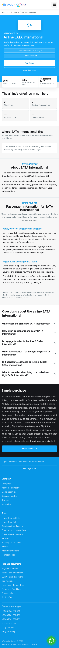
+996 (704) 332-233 (11, 619)
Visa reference (8, 581)
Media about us (9, 492)
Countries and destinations (14, 530)
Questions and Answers (12, 577)
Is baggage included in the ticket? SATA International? (22, 343)
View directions (29, 70)
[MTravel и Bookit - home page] (15, 5)
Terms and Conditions (12, 589)
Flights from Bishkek (10, 518)
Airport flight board (10, 551)
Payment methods (10, 568)
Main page (6, 12)
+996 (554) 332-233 (11, 611)
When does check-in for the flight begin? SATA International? (26, 353)
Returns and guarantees (12, 573)
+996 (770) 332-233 (11, 615)
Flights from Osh (9, 522)
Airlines (16, 12)
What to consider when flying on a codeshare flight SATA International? (25, 374)
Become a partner (10, 496)
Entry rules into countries (13, 585)
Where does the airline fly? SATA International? (26, 323)
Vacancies (6, 504)
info (9, 631)
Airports (5, 538)
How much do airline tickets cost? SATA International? (22, 332)
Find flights (29, 63)
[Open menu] (54, 5)
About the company (10, 488)
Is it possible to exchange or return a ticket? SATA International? (24, 363)
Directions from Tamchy (12, 526)
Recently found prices (11, 542)
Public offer (7, 597)
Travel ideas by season (12, 534)
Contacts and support (12, 606)
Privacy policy (8, 593)
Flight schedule (8, 555)
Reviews (5, 500)
